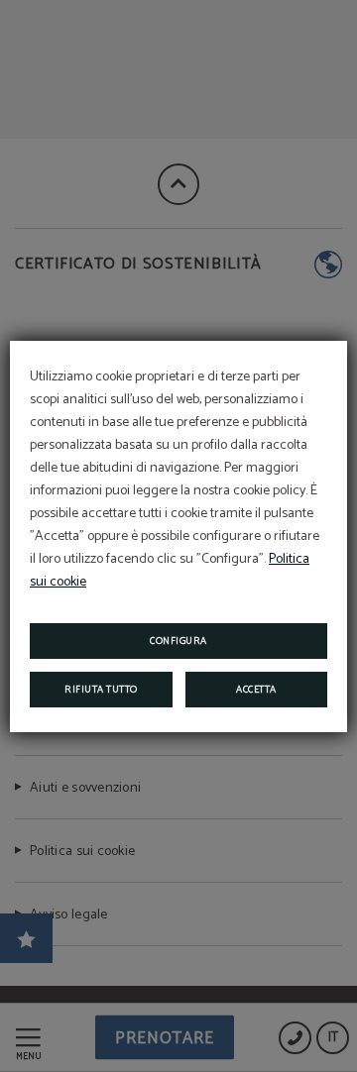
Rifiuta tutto (101, 689)
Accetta (256, 689)
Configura (178, 641)
